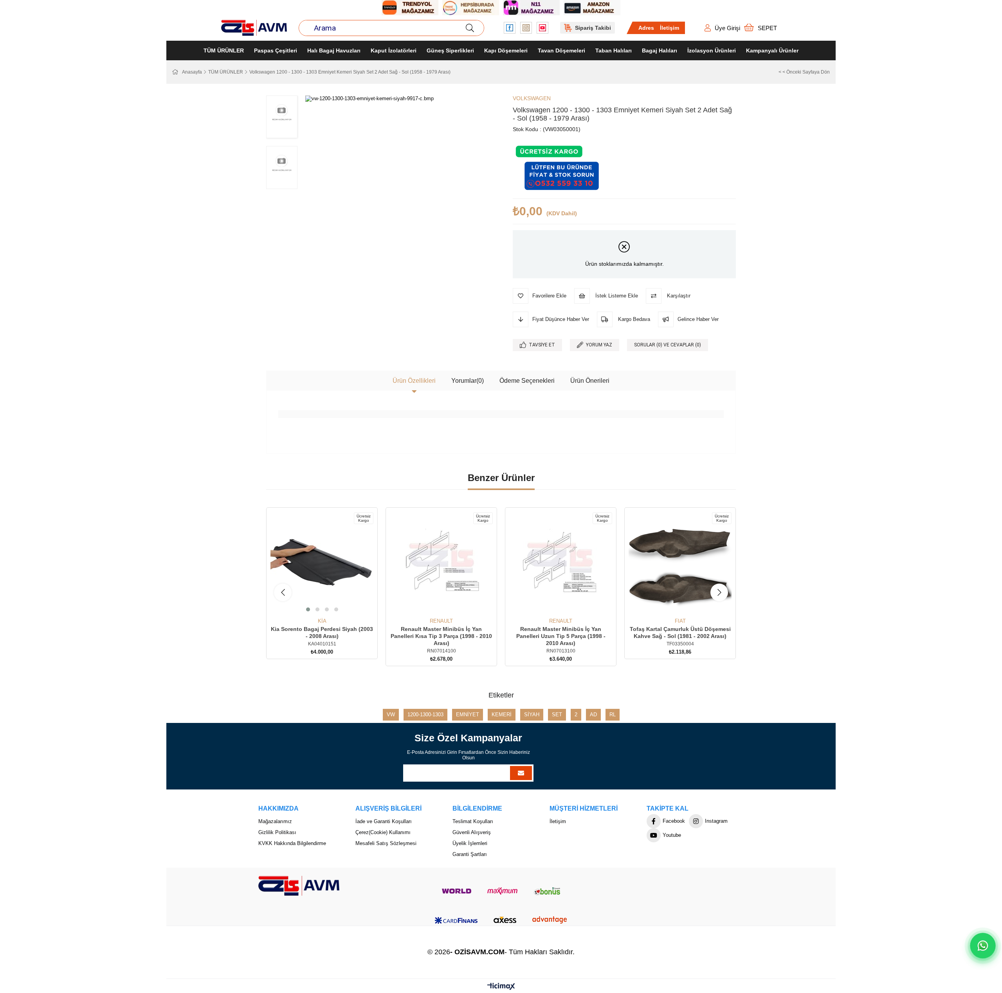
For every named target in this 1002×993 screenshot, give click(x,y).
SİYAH (531, 714)
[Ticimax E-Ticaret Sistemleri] (501, 987)
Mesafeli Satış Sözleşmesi (385, 843)
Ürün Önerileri (589, 380)
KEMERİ (502, 714)
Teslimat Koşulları (472, 821)
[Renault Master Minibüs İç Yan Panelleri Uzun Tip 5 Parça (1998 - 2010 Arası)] (560, 563)
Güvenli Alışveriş (471, 832)
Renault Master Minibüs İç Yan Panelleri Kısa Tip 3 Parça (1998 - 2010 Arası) (441, 636)
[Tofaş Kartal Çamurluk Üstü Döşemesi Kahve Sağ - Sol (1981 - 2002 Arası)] (680, 563)
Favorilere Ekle (313, 604)
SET (557, 714)
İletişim (669, 28)
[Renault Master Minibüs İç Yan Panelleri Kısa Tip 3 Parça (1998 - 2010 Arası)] (441, 563)
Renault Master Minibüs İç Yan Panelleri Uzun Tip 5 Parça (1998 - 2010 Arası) (561, 636)
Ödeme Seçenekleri (527, 380)
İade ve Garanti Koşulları (383, 821)
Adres (646, 28)
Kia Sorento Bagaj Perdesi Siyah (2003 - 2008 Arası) (322, 632)
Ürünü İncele (331, 604)
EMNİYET (467, 714)
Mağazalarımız (275, 821)
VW (391, 714)
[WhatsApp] (982, 945)
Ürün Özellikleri (414, 380)
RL (612, 714)
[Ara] (470, 28)
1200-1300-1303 (425, 714)
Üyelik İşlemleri (469, 843)
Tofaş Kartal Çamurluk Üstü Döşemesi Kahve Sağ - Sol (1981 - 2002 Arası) (680, 632)
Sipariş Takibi (593, 28)
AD (593, 714)
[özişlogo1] (298, 886)
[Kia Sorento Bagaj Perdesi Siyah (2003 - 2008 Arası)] (321, 563)
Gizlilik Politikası (277, 832)
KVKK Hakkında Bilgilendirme (292, 843)
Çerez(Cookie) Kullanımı (383, 832)
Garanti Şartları (469, 854)
